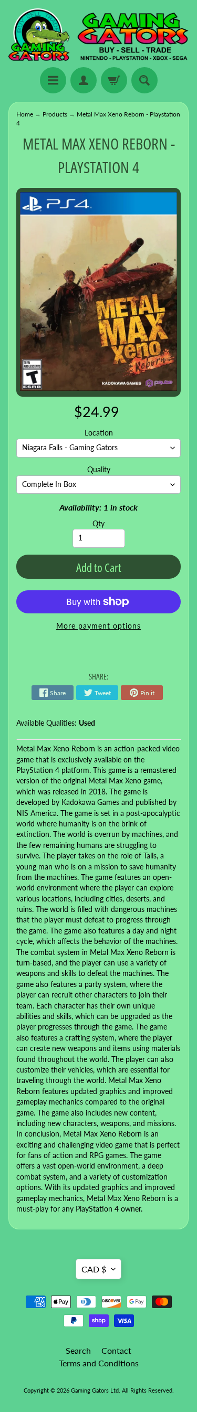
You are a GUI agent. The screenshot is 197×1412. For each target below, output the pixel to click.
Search (78, 1350)
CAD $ (93, 1269)
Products (55, 114)
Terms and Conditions (99, 1363)
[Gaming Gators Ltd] (98, 35)
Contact (116, 1350)
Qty (98, 523)
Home (24, 114)
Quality (98, 469)
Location (99, 433)
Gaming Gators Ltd (95, 1390)
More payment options (98, 626)
